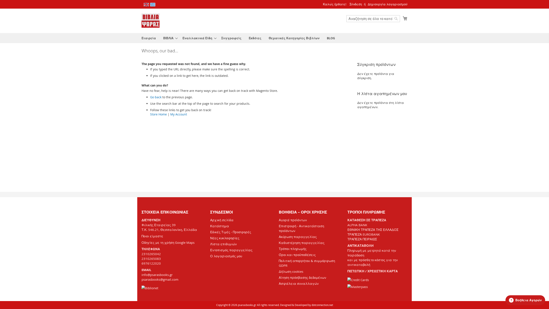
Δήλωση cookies (291, 271)
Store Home (158, 114)
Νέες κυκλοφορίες (224, 238)
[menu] (274, 38)
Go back (155, 97)
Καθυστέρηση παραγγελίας (301, 243)
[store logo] (151, 21)
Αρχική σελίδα (222, 220)
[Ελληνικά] (152, 4)
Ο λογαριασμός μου (226, 256)
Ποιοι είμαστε (152, 236)
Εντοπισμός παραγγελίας (231, 250)
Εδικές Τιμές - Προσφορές (230, 232)
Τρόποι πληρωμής (292, 249)
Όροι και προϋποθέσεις (297, 255)
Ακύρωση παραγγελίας (298, 237)
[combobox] (373, 18)
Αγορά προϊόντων (293, 220)
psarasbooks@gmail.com (160, 279)
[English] (146, 4)
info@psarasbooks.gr (157, 275)
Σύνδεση (356, 4)
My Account (178, 114)
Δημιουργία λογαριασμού (387, 4)
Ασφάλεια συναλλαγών (299, 283)
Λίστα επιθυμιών (223, 244)
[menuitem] (148, 38)
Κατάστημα (219, 226)
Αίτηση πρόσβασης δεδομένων (302, 277)
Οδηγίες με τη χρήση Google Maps (168, 242)
